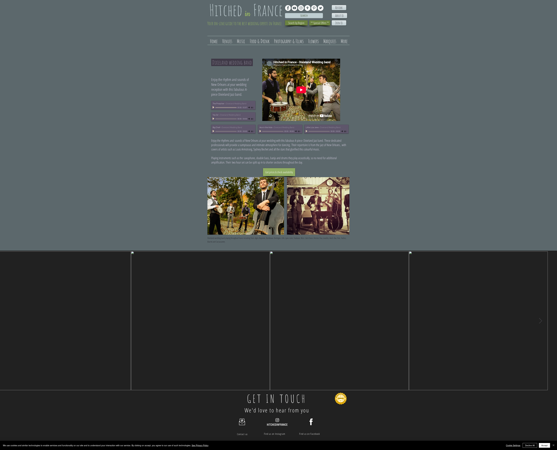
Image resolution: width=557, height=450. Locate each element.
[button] (245, 206)
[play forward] (345, 206)
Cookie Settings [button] (513, 445)
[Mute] (249, 107)
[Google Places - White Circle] (307, 8)
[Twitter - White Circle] (320, 8)
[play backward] (211, 206)
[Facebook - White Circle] (288, 8)
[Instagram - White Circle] (301, 8)
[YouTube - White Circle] (294, 8)
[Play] (214, 107)
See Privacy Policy (200, 445)
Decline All (530, 445)
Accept (544, 445)
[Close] (553, 445)
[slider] (252, 107)
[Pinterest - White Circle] (314, 8)
